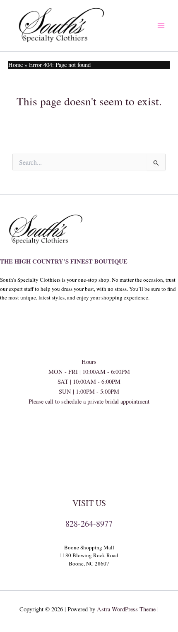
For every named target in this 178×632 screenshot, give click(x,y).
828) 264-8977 (89, 431)
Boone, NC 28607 (89, 563)
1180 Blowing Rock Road (89, 555)
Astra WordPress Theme (126, 609)
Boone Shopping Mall (89, 547)
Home (15, 65)
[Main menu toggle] (161, 25)
